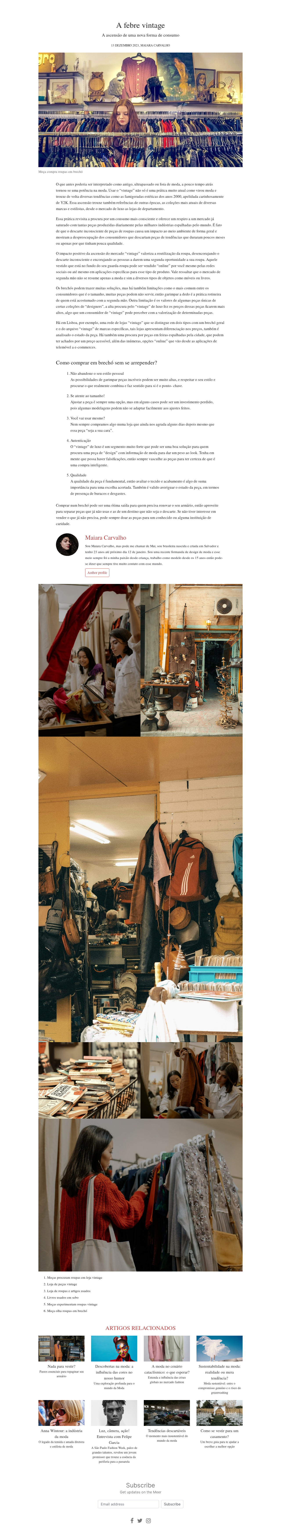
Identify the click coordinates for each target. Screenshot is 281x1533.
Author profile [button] (97, 572)
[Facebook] (132, 1520)
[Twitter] (139, 1520)
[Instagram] (148, 1520)
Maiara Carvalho (155, 45)
